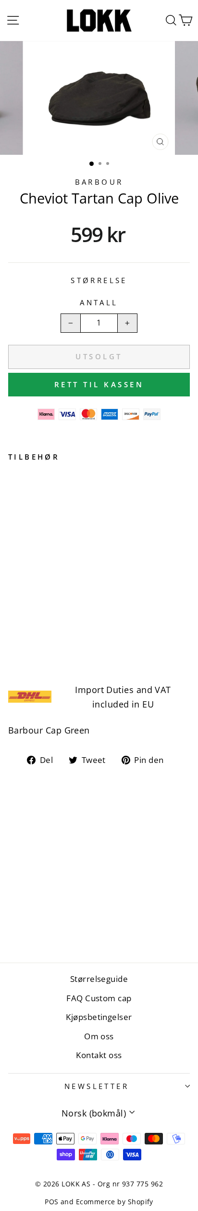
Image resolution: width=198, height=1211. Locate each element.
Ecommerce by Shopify (114, 1201)
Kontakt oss (99, 1055)
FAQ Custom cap (98, 998)
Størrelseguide (99, 978)
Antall (99, 302)
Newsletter (96, 1086)
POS (51, 1201)
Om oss (99, 1036)
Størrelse (99, 280)
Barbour (99, 182)
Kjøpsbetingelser (99, 1016)
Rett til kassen (99, 384)
